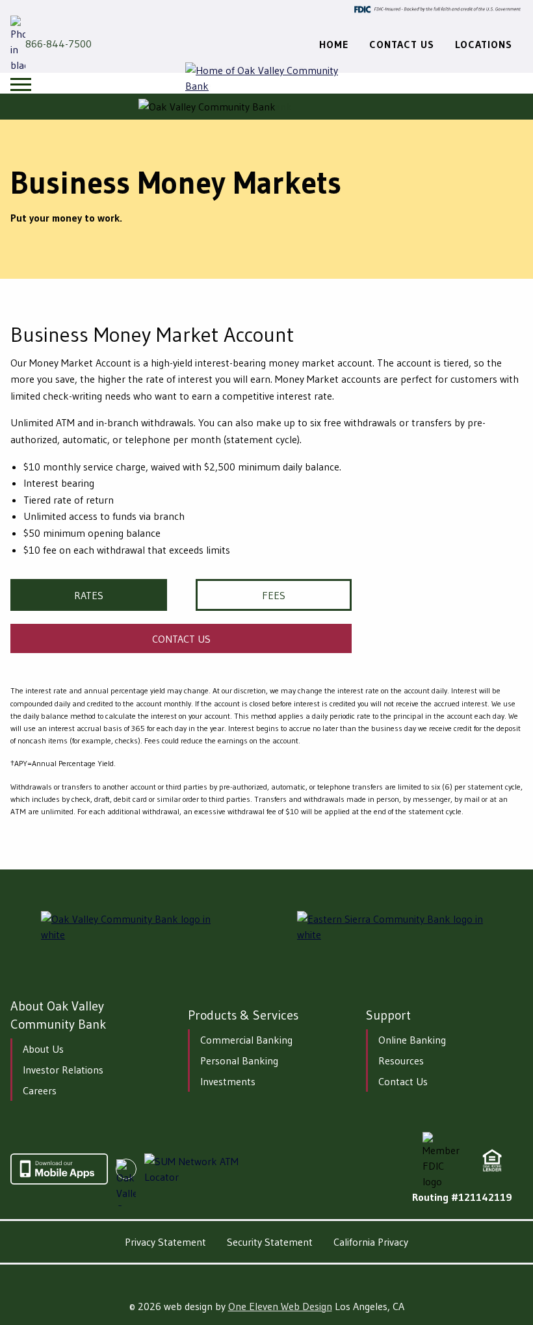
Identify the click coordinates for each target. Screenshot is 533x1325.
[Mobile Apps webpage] (59, 1180)
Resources (401, 1060)
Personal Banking (239, 1060)
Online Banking (412, 1039)
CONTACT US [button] (181, 638)
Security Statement (270, 1241)
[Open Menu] (20, 84)
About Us (43, 1048)
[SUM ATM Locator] (198, 1169)
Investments (227, 1081)
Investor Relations (63, 1069)
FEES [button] (273, 595)
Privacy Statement (165, 1241)
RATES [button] (88, 595)
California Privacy (370, 1241)
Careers (40, 1090)
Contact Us (403, 1081)
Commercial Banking (246, 1039)
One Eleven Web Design (280, 1306)
